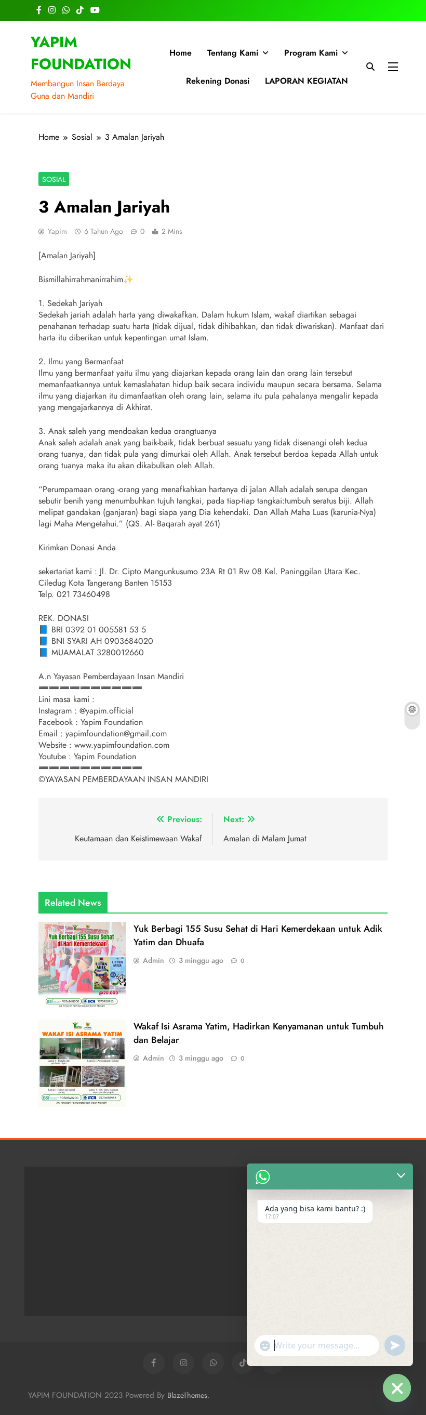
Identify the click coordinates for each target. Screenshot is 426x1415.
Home (180, 53)
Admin (153, 960)
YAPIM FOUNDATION (81, 53)
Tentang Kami (232, 53)
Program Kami (311, 53)
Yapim (57, 231)
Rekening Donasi (217, 81)
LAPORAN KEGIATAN (306, 81)
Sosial (53, 179)
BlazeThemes (187, 1395)
